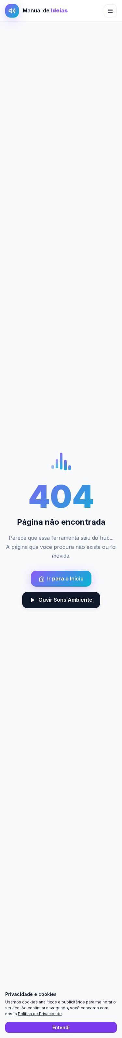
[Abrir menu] (110, 10)
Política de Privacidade (40, 1013)
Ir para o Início (65, 578)
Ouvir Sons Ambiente (65, 599)
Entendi (61, 1027)
